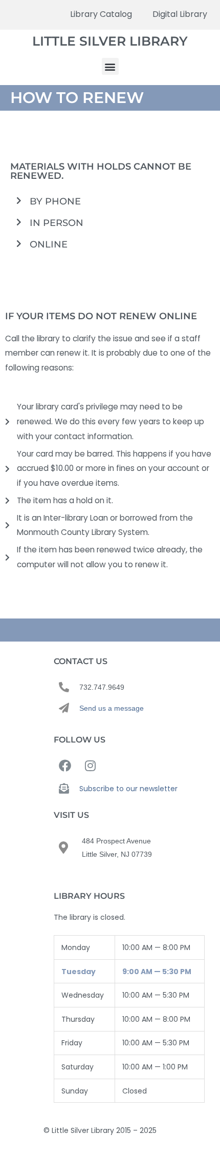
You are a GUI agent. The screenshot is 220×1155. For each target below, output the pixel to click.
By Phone (55, 201)
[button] (110, 66)
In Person (56, 223)
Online (49, 244)
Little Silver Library (110, 41)
